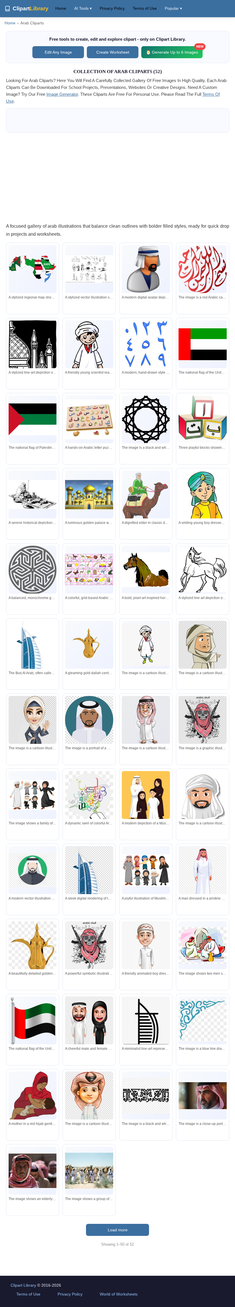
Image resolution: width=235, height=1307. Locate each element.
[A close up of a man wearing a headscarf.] (203, 1095)
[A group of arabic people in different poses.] (33, 795)
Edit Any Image (58, 52)
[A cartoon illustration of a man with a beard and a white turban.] (203, 799)
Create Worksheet (112, 52)
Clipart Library (23, 1285)
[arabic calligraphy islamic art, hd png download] (146, 1096)
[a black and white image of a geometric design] (146, 419)
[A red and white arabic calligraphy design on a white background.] (203, 269)
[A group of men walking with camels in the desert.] (89, 1171)
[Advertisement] (117, 177)
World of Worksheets (119, 1294)
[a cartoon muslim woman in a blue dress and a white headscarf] (33, 731)
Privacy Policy (112, 8)
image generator (62, 94)
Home (60, 8)
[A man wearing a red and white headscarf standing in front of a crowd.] (33, 1171)
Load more (118, 1230)
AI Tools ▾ (83, 8)
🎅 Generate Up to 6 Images (174, 50)
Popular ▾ (173, 8)
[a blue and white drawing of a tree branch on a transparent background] (203, 1020)
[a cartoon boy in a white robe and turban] (146, 644)
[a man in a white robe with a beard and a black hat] (89, 720)
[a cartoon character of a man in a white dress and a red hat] (89, 1108)
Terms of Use (145, 8)
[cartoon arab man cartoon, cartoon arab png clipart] (146, 720)
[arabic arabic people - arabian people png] (203, 945)
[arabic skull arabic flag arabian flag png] (203, 720)
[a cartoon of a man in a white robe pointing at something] (203, 656)
